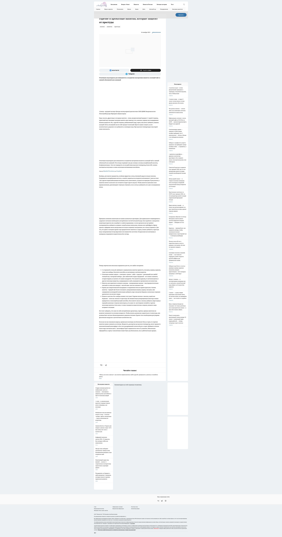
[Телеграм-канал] (130, 74)
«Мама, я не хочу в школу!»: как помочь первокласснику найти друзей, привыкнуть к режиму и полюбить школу (128, 376)
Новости (136, 4)
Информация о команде (117, 506)
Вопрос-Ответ (125, 4)
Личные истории (162, 4)
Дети (144, 9)
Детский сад (152, 9)
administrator (156, 32)
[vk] (101, 365)
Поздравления (164, 9)
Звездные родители (177, 9)
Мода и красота (108, 9)
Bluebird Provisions (109, 171)
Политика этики (134, 506)
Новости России (148, 4)
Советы (98, 9)
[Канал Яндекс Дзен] (145, 70)
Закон (136, 9)
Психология (120, 9)
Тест (172, 4)
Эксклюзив (114, 4)
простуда (117, 26)
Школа (129, 9)
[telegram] (106, 365)
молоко (102, 26)
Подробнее (132, 523)
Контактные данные (135, 508)
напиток (109, 26)
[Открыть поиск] (183, 4)
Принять (181, 15)
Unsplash (119, 171)
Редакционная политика (99, 508)
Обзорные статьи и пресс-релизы (101, 510)
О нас (95, 506)
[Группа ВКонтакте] (114, 70)
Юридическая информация (118, 508)
